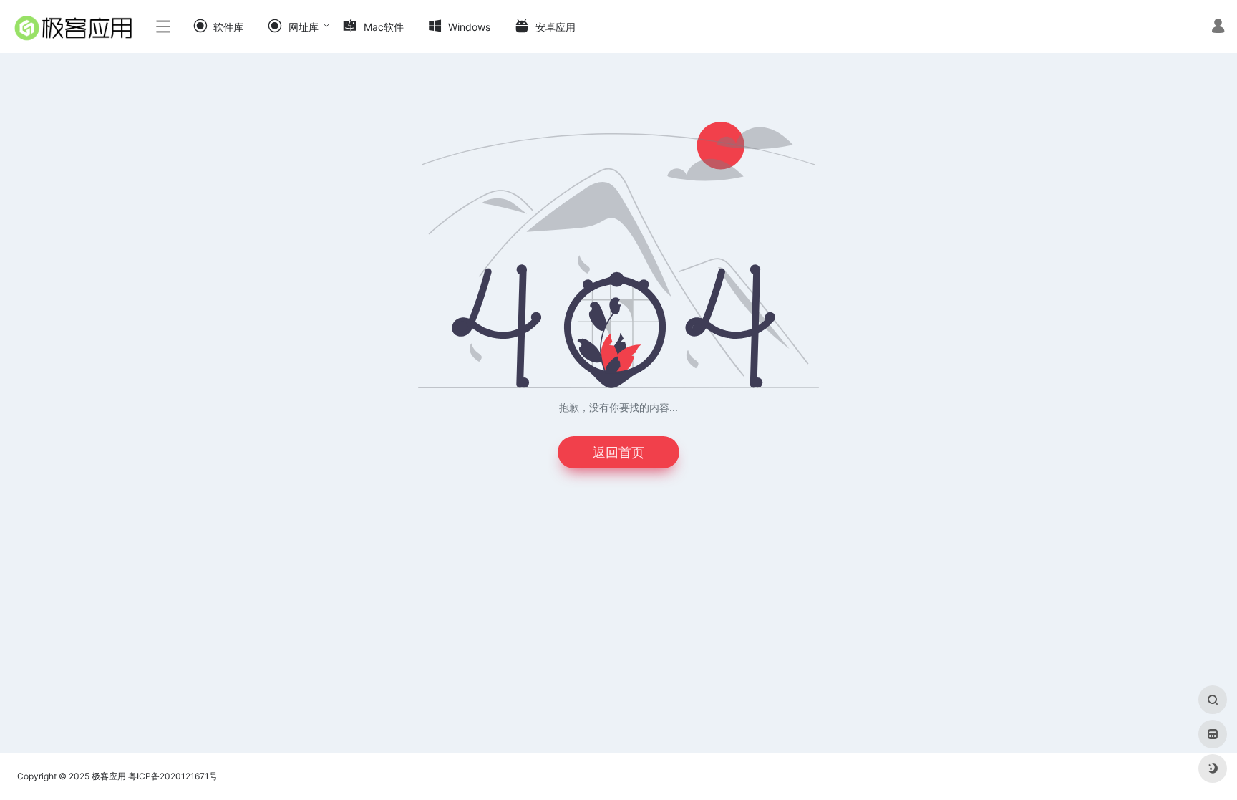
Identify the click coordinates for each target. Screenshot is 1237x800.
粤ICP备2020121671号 (173, 776)
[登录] (1218, 27)
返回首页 (618, 452)
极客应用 (109, 776)
